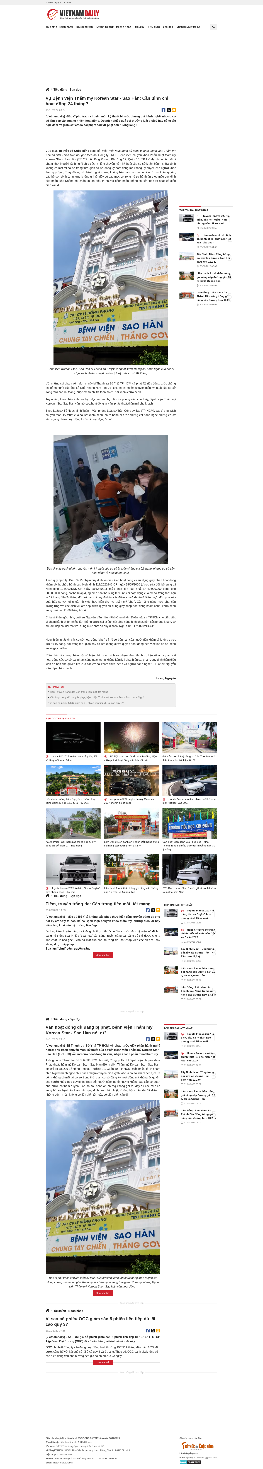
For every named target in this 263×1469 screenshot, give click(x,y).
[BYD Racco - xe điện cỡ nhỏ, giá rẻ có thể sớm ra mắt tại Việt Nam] (189, 869)
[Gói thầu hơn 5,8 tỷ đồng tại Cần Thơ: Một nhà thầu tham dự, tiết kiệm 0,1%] (189, 737)
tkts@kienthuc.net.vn (63, 1462)
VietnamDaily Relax (188, 26)
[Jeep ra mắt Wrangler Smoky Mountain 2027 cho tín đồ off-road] (131, 780)
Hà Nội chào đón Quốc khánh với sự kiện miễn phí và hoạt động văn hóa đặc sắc (130, 758)
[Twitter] (169, 110)
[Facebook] (163, 110)
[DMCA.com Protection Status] (190, 1462)
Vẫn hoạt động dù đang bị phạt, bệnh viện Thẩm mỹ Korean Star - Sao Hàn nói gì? (97, 697)
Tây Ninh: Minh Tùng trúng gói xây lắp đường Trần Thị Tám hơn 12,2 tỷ (213, 258)
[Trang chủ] (47, 90)
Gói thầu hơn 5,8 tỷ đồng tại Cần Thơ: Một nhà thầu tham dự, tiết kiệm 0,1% (189, 758)
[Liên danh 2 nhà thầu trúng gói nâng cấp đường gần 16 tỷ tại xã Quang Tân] (186, 276)
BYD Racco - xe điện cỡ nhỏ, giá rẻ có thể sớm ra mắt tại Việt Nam (189, 890)
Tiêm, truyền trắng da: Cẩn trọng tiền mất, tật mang (79, 691)
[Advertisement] (131, 57)
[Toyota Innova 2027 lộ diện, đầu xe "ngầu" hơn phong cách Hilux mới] (186, 218)
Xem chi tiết (102, 954)
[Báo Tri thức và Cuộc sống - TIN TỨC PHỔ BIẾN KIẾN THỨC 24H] (198, 1445)
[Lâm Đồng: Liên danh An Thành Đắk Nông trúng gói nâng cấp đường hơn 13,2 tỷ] (186, 295)
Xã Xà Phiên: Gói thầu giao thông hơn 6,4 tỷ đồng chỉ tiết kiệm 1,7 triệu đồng (71, 843)
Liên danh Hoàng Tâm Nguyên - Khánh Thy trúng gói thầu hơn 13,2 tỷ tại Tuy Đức (70, 801)
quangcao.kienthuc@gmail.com (201, 1457)
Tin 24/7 (139, 26)
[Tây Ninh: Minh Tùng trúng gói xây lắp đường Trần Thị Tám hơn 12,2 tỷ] (186, 256)
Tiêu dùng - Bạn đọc (160, 26)
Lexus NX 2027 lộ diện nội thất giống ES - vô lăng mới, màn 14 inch (72, 758)
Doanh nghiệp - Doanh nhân (113, 26)
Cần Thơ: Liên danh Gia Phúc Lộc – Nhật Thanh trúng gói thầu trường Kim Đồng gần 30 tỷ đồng (188, 845)
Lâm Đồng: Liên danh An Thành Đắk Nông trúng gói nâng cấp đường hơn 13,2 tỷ (214, 296)
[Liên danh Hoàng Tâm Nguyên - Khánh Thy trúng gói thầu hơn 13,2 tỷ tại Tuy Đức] (73, 780)
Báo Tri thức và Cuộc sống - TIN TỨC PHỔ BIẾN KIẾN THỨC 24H (72, 14)
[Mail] (174, 110)
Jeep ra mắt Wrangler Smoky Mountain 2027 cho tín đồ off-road (129, 801)
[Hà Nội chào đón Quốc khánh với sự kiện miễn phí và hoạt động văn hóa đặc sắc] (131, 737)
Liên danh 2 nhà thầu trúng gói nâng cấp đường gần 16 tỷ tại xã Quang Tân (214, 277)
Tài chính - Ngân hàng (59, 26)
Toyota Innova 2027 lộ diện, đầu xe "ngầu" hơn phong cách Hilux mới (213, 219)
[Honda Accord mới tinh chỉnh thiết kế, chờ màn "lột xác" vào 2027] (186, 237)
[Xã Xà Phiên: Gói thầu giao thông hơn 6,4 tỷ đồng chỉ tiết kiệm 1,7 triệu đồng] (73, 823)
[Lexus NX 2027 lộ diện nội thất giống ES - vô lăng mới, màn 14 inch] (73, 737)
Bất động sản (84, 26)
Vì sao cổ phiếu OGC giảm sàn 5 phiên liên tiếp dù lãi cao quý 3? (87, 702)
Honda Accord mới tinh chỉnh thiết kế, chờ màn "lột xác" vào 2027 (214, 239)
